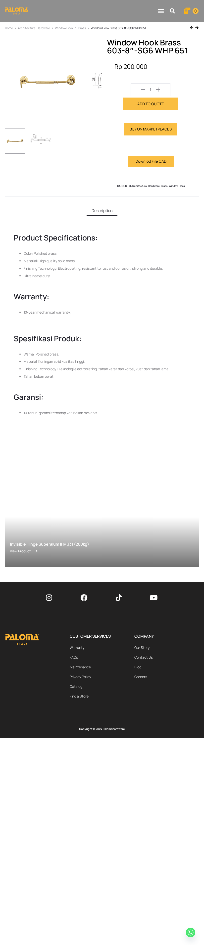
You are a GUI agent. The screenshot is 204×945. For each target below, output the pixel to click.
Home (9, 28)
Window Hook (64, 28)
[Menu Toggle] (161, 11)
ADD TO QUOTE (150, 104)
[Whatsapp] (191, 933)
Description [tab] (102, 210)
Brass (82, 28)
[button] (172, 11)
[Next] (196, 28)
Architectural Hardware (34, 28)
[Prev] (192, 28)
